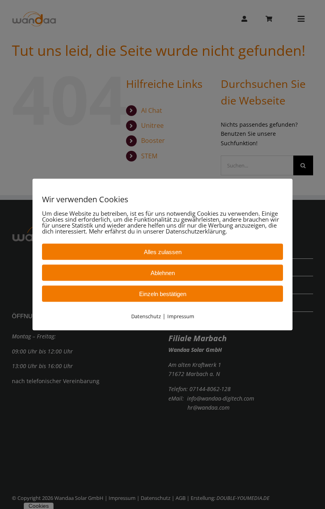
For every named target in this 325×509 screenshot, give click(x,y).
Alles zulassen (163, 252)
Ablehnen (163, 273)
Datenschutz (146, 316)
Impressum (180, 316)
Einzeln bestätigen (162, 294)
